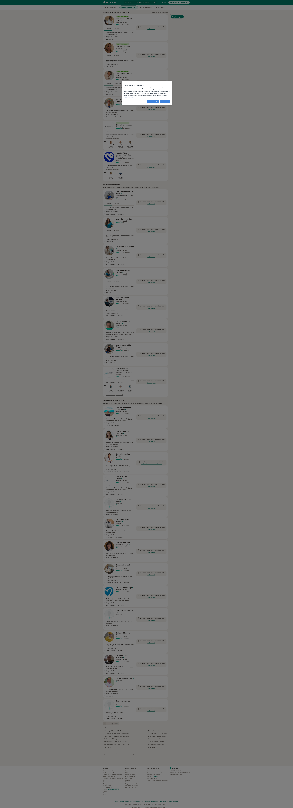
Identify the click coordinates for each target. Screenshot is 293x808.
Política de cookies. (129, 97)
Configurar (127, 102)
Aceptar (165, 102)
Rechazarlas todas (153, 102)
